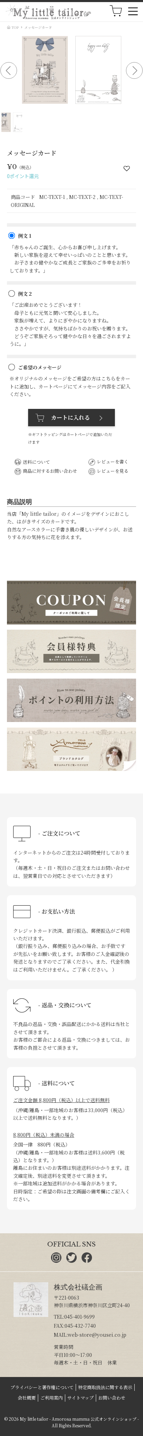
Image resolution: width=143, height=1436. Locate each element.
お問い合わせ (111, 1397)
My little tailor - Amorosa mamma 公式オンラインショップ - (79, 1419)
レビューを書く (112, 461)
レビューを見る (112, 471)
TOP (14, 27)
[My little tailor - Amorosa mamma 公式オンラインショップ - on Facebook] (87, 1260)
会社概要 (27, 1397)
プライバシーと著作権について (42, 1387)
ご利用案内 (51, 1397)
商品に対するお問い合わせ (50, 471)
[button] (8, 70)
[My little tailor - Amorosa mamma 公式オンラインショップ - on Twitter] (71, 1260)
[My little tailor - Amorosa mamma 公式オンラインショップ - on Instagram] (56, 1260)
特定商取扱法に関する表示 (105, 1387)
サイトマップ (80, 1397)
